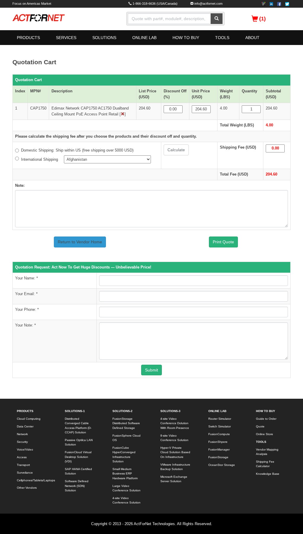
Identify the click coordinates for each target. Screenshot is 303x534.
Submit (151, 370)
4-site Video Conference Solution (126, 500)
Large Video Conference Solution (126, 488)
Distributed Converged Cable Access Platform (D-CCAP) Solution (78, 425)
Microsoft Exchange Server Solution (173, 479)
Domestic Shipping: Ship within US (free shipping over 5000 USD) (77, 150)
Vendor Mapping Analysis (267, 452)
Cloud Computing (29, 418)
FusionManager (219, 449)
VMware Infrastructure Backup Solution (175, 467)
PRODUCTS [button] (28, 37)
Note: (20, 185)
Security (22, 441)
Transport (23, 465)
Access (22, 457)
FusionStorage (218, 457)
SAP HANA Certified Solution (78, 471)
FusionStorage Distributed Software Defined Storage (126, 423)
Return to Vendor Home (80, 241)
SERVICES (66, 37)
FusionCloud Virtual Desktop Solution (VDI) (78, 457)
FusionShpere (218, 441)
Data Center (25, 426)
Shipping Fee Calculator (265, 464)
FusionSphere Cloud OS (126, 438)
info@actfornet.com (208, 3)
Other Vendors (27, 487)
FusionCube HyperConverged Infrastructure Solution (124, 454)
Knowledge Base (267, 473)
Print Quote (223, 241)
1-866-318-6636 (144, 3)
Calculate (176, 149)
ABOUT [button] (252, 37)
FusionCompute (219, 434)
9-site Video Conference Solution (174, 438)
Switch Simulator (219, 426)
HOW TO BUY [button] (186, 37)
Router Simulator (219, 418)
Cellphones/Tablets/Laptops (34, 480)
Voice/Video (25, 449)
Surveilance (25, 472)
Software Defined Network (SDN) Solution (76, 486)
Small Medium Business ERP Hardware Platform (125, 473)
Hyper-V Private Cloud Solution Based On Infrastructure (175, 452)
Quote (260, 426)
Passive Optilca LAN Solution (79, 442)
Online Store (264, 434)
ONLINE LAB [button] (144, 37)
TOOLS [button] (222, 37)
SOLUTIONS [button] (104, 37)
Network (22, 434)
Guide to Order (266, 418)
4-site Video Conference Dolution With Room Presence (174, 423)
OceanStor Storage (221, 465)
